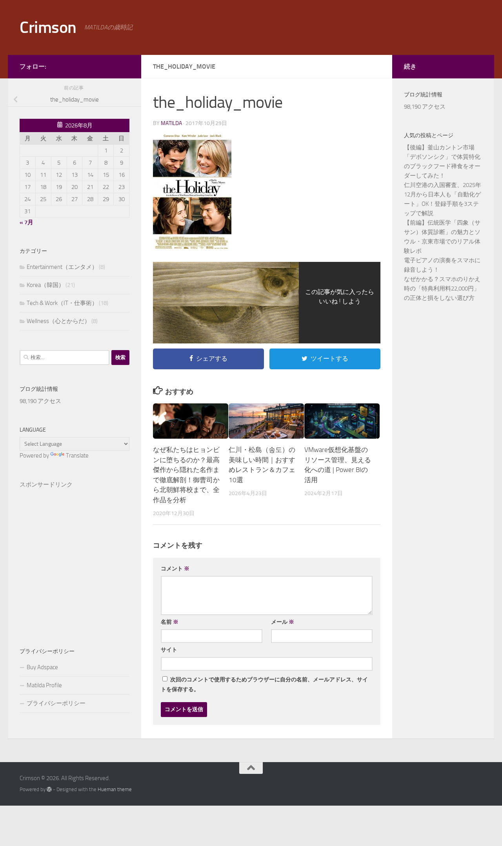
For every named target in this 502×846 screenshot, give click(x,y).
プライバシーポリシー (56, 703)
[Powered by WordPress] (49, 789)
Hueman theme (115, 789)
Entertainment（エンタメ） (62, 267)
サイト (169, 649)
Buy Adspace (42, 667)
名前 (169, 622)
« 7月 (26, 222)
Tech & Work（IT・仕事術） (62, 303)
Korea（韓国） (45, 285)
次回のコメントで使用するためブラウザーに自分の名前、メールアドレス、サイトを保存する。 (264, 684)
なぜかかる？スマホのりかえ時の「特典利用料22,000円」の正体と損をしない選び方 (442, 288)
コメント (175, 568)
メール (282, 622)
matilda (171, 123)
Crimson (48, 27)
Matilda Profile (44, 685)
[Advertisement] (74, 555)
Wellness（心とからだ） (58, 321)
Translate (77, 455)
